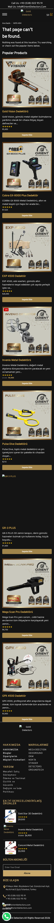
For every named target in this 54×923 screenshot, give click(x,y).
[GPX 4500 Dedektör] (27, 667)
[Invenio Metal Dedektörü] (27, 825)
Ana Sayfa (6, 23)
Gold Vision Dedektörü (15, 111)
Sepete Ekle (27, 135)
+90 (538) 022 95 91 (31, 3)
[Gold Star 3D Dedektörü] (27, 809)
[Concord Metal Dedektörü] (27, 841)
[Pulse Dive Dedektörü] (27, 415)
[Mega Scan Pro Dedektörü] (27, 583)
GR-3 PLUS (9, 528)
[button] (48, 14)
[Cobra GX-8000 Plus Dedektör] (27, 166)
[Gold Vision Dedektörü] (27, 82)
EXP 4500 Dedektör (14, 276)
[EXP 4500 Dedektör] (27, 247)
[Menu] (6, 14)
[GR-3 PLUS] (27, 499)
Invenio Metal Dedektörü (16, 360)
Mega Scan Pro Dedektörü (17, 612)
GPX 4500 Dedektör (14, 696)
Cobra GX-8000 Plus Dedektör (20, 195)
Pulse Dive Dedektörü (14, 444)
